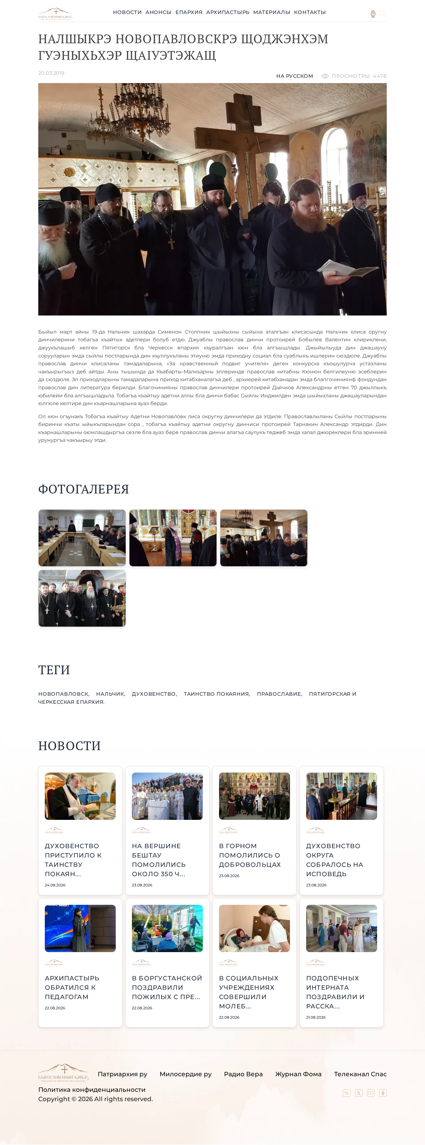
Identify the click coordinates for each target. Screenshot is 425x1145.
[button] (82, 538)
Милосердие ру (186, 1074)
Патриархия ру (122, 1074)
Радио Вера (243, 1074)
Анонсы (159, 12)
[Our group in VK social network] (347, 1094)
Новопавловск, (64, 694)
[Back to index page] (55, 18)
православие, (280, 694)
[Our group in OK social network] (383, 1094)
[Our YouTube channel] (371, 1094)
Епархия (189, 12)
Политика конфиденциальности (92, 1089)
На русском (294, 76)
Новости (127, 12)
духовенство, (155, 694)
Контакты (310, 12)
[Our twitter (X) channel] (359, 1094)
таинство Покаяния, (218, 694)
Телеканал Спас (360, 1074)
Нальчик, (111, 694)
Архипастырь (228, 12)
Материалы (271, 12)
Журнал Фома (298, 1074)
